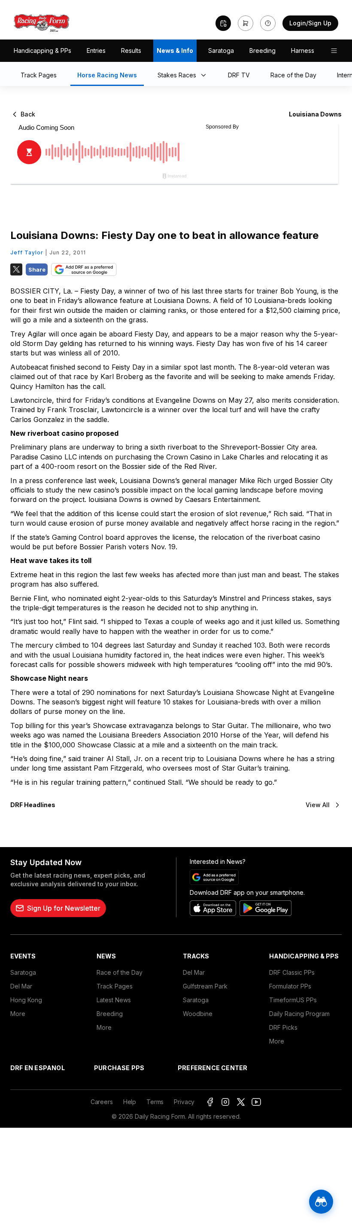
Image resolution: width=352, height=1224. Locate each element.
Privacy (184, 1101)
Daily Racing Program (299, 1013)
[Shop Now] (245, 23)
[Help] (268, 23)
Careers (102, 1101)
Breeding (262, 50)
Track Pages (115, 986)
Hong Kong (26, 1000)
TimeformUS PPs (293, 1000)
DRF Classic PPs (292, 972)
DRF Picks (283, 1027)
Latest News (114, 1000)
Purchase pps (119, 1067)
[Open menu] (334, 51)
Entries (96, 50)
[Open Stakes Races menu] (205, 75)
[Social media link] (210, 1102)
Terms (155, 1101)
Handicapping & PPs (42, 50)
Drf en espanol (37, 1067)
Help (129, 1101)
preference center (212, 1067)
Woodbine (197, 1013)
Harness (302, 50)
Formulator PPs (290, 986)
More (17, 1013)
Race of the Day (120, 972)
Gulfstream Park (205, 986)
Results (131, 50)
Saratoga (221, 50)
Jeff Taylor (26, 252)
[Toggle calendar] (223, 23)
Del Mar (21, 986)
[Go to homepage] (42, 23)
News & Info (175, 50)
